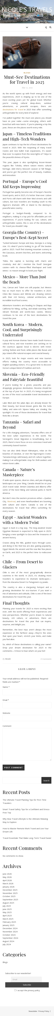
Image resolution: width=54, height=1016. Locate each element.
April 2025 (7, 915)
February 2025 (9, 922)
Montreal (11, 501)
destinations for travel (13, 109)
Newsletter (33, 1011)
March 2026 (8, 883)
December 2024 (10, 928)
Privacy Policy (43, 1011)
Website (6, 713)
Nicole (8, 659)
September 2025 (10, 899)
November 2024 (10, 931)
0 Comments (46, 659)
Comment (7, 726)
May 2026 (7, 877)
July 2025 (7, 906)
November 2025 (10, 893)
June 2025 (7, 909)
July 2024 (7, 944)
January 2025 (8, 925)
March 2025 (8, 918)
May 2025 (7, 912)
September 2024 (10, 938)
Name (6, 687)
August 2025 (8, 902)
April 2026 (7, 880)
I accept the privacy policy (28, 990)
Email (6, 700)
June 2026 (7, 874)
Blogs (27, 73)
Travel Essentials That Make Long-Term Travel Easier (27, 838)
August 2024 (8, 941)
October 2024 (9, 935)
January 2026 (8, 886)
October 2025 (9, 896)
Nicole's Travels (27, 9)
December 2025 (10, 890)
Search (46, 780)
